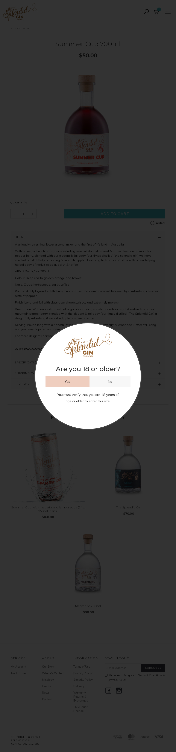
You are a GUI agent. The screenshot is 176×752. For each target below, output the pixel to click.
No (110, 381)
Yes (67, 381)
